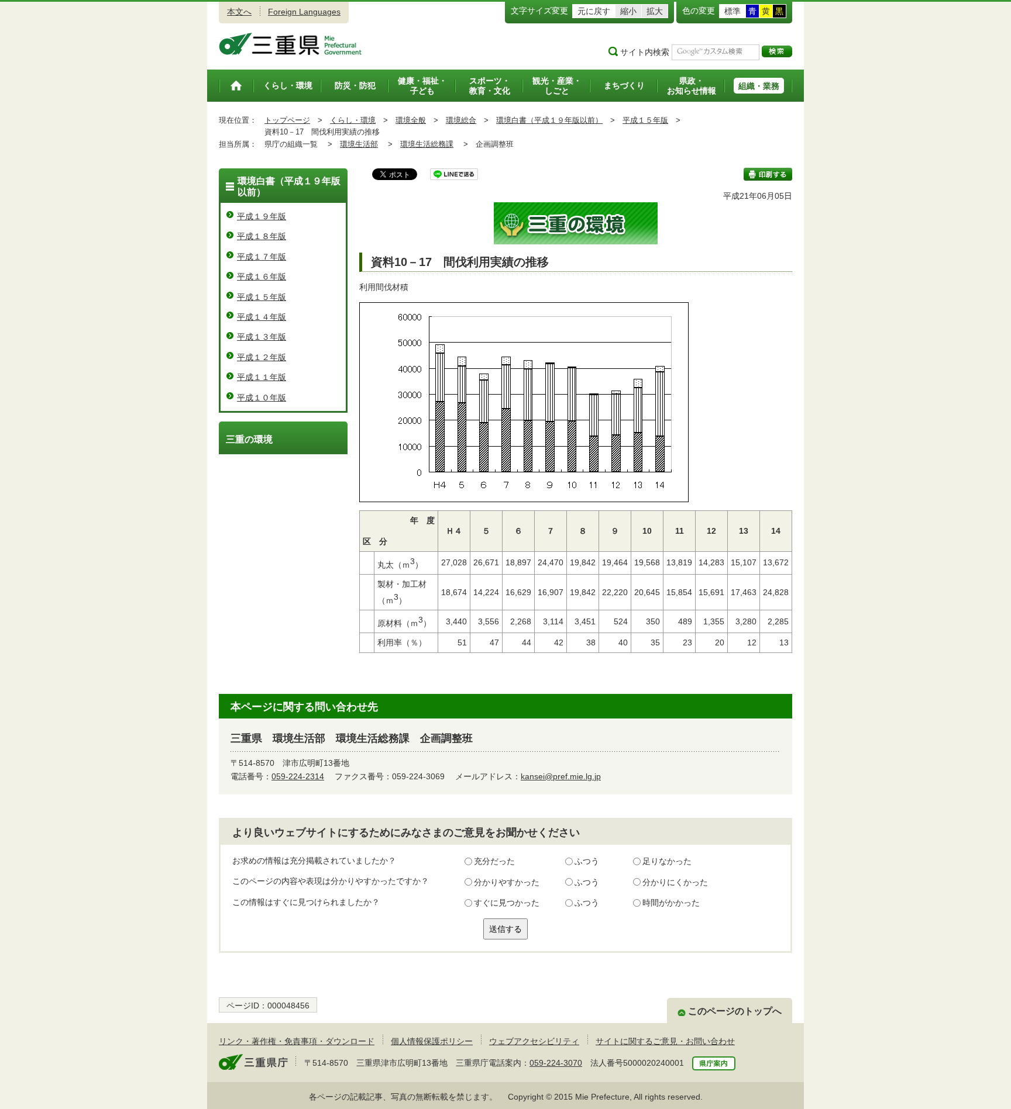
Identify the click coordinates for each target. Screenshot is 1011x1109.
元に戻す (593, 11)
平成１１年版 (261, 377)
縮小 (628, 11)
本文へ (239, 11)
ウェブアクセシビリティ (534, 1041)
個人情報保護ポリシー (432, 1041)
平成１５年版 (645, 120)
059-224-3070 (555, 1062)
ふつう (587, 861)
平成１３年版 (261, 336)
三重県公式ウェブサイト (290, 44)
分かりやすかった (506, 882)
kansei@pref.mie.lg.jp (561, 776)
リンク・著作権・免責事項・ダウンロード (296, 1041)
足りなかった (667, 861)
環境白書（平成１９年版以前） (549, 120)
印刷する (768, 174)
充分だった (494, 861)
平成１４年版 (261, 317)
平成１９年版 (261, 216)
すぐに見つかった (506, 902)
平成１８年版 (261, 236)
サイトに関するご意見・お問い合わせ (665, 1041)
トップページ (287, 120)
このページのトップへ (735, 1011)
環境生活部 (359, 144)
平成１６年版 (261, 276)
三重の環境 (249, 439)
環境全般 (411, 120)
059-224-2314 (297, 776)
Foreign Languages (304, 11)
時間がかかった (671, 902)
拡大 (655, 11)
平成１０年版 (261, 397)
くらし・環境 (353, 120)
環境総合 (461, 120)
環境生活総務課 (426, 144)
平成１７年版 (261, 256)
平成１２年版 (261, 357)
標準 (732, 11)
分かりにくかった (675, 882)
